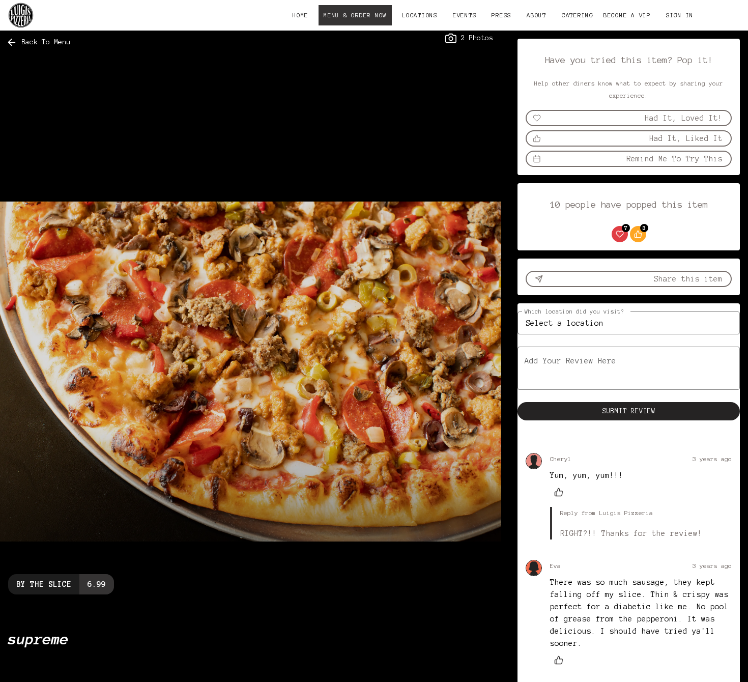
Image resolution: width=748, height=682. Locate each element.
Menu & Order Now (355, 15)
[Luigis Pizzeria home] (54, 15)
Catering (577, 15)
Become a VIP (627, 15)
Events (465, 15)
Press (501, 15)
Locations (420, 15)
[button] (39, 42)
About (536, 15)
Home (300, 15)
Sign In (680, 15)
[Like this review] (561, 492)
